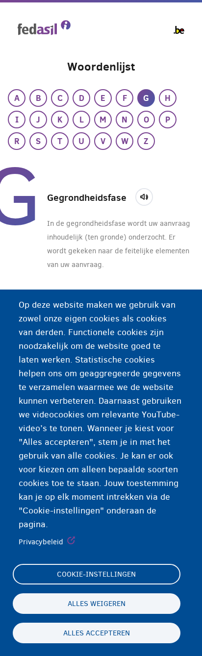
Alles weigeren (97, 603)
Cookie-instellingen (96, 574)
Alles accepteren (96, 633)
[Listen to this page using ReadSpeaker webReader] (147, 195)
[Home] (44, 27)
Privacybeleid (41, 542)
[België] (179, 29)
